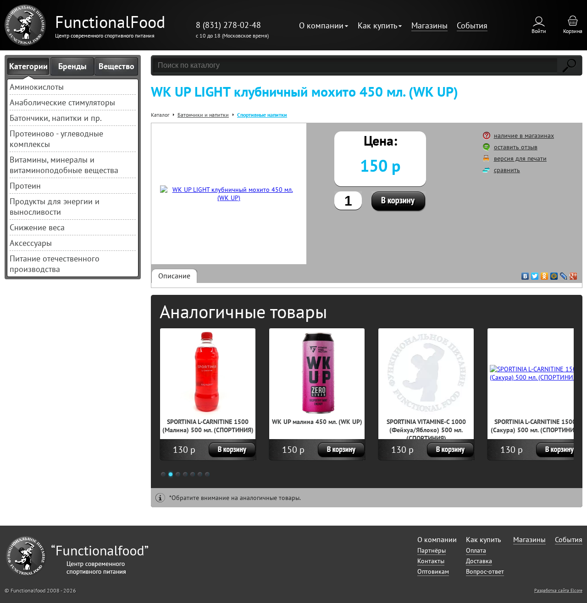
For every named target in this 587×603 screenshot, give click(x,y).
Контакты (430, 561)
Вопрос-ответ (485, 571)
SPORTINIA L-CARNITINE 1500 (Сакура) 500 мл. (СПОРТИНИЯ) (535, 426)
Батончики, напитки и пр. (56, 118)
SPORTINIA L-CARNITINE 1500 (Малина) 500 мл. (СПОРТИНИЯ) (208, 426)
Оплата (476, 550)
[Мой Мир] (554, 273)
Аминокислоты (37, 86)
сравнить (507, 170)
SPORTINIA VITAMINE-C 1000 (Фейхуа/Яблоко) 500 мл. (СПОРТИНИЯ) (426, 430)
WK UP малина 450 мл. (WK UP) (317, 422)
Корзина (572, 30)
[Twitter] (535, 273)
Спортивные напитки (262, 114)
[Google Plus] (573, 273)
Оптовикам (433, 571)
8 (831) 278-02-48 (228, 25)
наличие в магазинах (524, 135)
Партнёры (431, 550)
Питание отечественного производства (55, 263)
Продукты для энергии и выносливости (55, 206)
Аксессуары (31, 243)
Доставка (479, 561)
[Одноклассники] (544, 273)
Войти (539, 30)
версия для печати (520, 158)
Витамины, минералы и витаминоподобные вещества (64, 164)
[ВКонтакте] (525, 273)
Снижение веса (37, 227)
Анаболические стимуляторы (62, 102)
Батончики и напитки (203, 114)
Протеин (25, 185)
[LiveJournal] (564, 273)
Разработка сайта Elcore (558, 590)
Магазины (429, 25)
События (472, 25)
